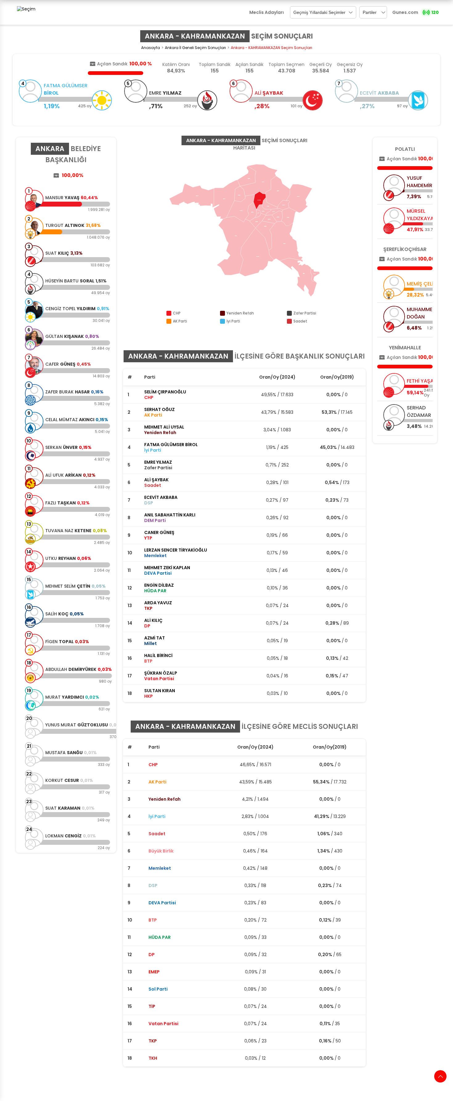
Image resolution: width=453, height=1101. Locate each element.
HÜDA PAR (160, 937)
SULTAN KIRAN (159, 691)
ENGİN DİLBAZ (159, 585)
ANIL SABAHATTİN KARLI (169, 515)
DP (152, 954)
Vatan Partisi (163, 1024)
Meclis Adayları (266, 12)
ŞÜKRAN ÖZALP (160, 673)
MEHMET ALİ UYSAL (164, 427)
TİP (152, 1006)
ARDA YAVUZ (158, 603)
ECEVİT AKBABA (161, 497)
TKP (153, 1041)
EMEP (154, 972)
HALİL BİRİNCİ (158, 655)
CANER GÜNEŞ (159, 532)
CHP (153, 765)
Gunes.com (405, 12)
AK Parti (157, 782)
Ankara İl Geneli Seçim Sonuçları (195, 47)
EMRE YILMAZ (158, 462)
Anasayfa (150, 47)
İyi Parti (157, 816)
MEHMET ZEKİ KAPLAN (167, 568)
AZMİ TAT (154, 638)
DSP (153, 885)
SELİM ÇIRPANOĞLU (165, 392)
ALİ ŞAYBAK (156, 480)
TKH (153, 1058)
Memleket (160, 868)
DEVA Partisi (162, 903)
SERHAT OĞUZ (159, 409)
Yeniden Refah (165, 799)
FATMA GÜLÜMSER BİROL (171, 445)
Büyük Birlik (161, 851)
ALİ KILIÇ (153, 620)
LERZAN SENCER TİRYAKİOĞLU (175, 550)
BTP (153, 920)
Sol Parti (158, 989)
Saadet (157, 834)
